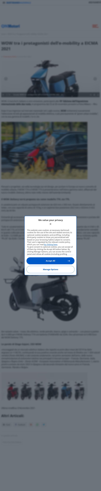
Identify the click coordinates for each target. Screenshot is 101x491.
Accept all (50, 261)
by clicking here (50, 244)
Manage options (50, 269)
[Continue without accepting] (50, 224)
